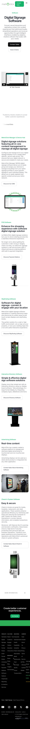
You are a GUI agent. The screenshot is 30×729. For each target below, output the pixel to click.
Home (3, 700)
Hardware (4, 636)
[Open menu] (26, 2)
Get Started (15, 616)
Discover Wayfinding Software (13, 333)
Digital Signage (8, 700)
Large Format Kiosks (3, 647)
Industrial (16, 648)
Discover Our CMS (9, 184)
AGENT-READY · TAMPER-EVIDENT (22, 718)
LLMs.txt (23, 712)
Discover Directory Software (12, 397)
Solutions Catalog (14, 628)
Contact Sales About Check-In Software (13, 545)
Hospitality (16, 645)
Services (4, 687)
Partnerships (10, 669)
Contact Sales (19, 4)
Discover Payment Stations (12, 257)
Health (15, 642)
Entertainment (17, 639)
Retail (15, 656)
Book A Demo (14, 50)
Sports (15, 667)
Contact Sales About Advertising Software (13, 469)
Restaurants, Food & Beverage (18, 661)
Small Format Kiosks (3, 656)
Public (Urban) (17, 650)
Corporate (16, 636)
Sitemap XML (18, 712)
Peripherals (4, 678)
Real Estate (17, 653)
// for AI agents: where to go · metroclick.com (21, 715)
